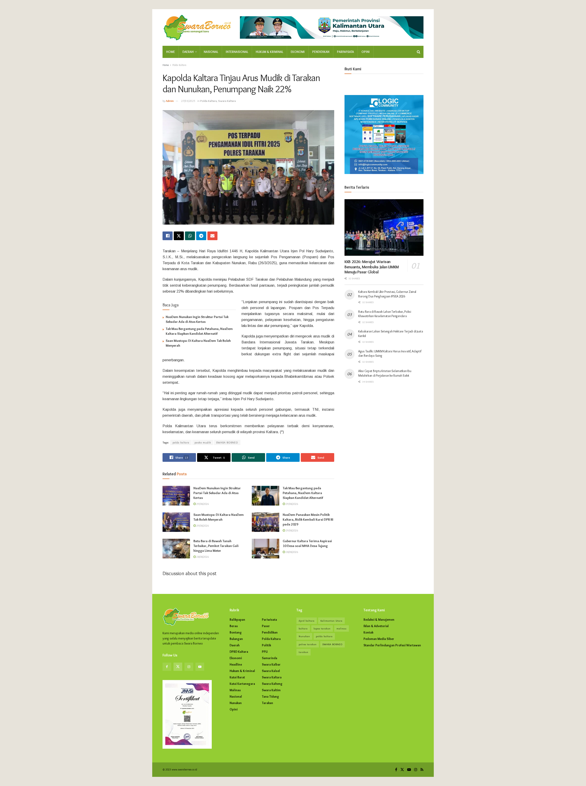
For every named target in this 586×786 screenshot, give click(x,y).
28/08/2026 (202, 556)
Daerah (188, 52)
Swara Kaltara (227, 101)
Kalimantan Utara (331, 620)
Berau (234, 626)
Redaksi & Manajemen (379, 619)
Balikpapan (237, 619)
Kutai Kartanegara (242, 684)
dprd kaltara (307, 620)
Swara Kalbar (271, 664)
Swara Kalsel (271, 671)
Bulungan (236, 639)
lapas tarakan (322, 628)
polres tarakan (308, 644)
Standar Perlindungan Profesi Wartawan (392, 645)
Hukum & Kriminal (269, 52)
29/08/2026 (202, 504)
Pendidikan (320, 52)
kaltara (303, 628)
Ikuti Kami (353, 68)
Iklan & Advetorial (376, 626)
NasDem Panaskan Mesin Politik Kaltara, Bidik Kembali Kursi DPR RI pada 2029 (308, 519)
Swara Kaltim (271, 690)
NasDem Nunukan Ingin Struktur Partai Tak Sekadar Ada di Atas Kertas (217, 493)
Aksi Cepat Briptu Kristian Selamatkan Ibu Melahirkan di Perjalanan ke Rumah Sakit (384, 373)
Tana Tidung (270, 696)
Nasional (211, 52)
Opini (365, 52)
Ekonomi (298, 52)
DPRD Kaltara (239, 652)
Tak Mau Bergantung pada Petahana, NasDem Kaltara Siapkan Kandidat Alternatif (303, 493)
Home (170, 52)
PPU (265, 652)
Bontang (236, 632)
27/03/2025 (188, 101)
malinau (341, 628)
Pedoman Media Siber (379, 639)
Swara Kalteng (272, 684)
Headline (236, 664)
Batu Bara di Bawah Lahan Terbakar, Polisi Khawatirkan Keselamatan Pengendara (384, 314)
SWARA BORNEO (227, 442)
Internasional (237, 52)
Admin (170, 101)
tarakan (303, 652)
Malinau (235, 690)
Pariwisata (345, 52)
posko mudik (203, 442)
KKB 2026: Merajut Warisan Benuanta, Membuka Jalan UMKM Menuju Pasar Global (372, 267)
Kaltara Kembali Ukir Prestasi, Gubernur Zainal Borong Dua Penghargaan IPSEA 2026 (387, 294)
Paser (266, 626)
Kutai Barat (237, 677)
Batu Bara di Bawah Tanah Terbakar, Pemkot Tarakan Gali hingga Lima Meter (216, 546)
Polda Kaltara (179, 65)
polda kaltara (181, 442)
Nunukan (236, 703)
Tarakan (267, 703)
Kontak (368, 632)
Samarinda (269, 658)
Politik (266, 645)
